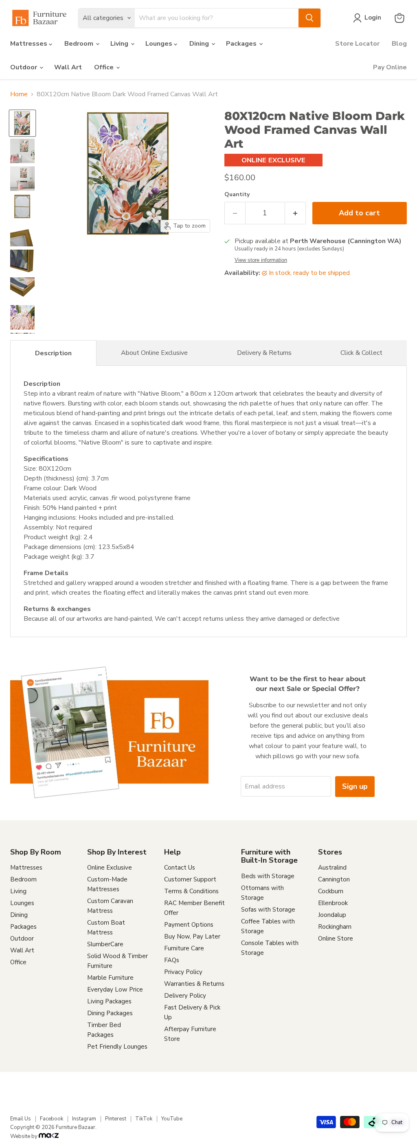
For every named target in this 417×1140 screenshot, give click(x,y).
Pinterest (115, 1118)
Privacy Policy (183, 972)
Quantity (237, 194)
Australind (332, 867)
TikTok (143, 1118)
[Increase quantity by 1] (295, 213)
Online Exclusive (109, 867)
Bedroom (79, 43)
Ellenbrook (333, 903)
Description (53, 353)
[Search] (309, 18)
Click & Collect (361, 352)
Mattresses (29, 43)
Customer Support (190, 879)
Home (19, 94)
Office (104, 67)
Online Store (335, 938)
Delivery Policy (185, 996)
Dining (200, 43)
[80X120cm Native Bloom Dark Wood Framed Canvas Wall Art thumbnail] (22, 123)
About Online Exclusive (154, 352)
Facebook (51, 1118)
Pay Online (390, 67)
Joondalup (332, 915)
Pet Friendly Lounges (117, 1047)
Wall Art (68, 67)
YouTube (171, 1118)
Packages (242, 43)
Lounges (159, 43)
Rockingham (334, 927)
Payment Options (188, 925)
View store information (261, 260)
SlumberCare (105, 944)
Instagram (84, 1118)
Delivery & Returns (264, 352)
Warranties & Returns (194, 984)
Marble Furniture (110, 978)
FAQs (171, 960)
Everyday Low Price (115, 989)
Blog (399, 43)
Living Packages (109, 1001)
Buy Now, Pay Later (192, 936)
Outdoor (24, 67)
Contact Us (179, 867)
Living (120, 43)
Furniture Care (184, 948)
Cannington (334, 879)
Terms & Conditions (191, 891)
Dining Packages (110, 1013)
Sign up (355, 786)
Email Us (20, 1118)
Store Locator (357, 43)
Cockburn (330, 891)
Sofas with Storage (268, 909)
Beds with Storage (267, 876)
